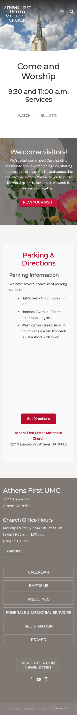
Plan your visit (38, 202)
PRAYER (38, 640)
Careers (13, 551)
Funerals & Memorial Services (38, 612)
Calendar (38, 572)
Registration (38, 626)
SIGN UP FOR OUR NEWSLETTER (38, 665)
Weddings (38, 599)
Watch (24, 116)
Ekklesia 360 (59, 708)
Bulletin (48, 116)
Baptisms (38, 585)
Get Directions (38, 419)
